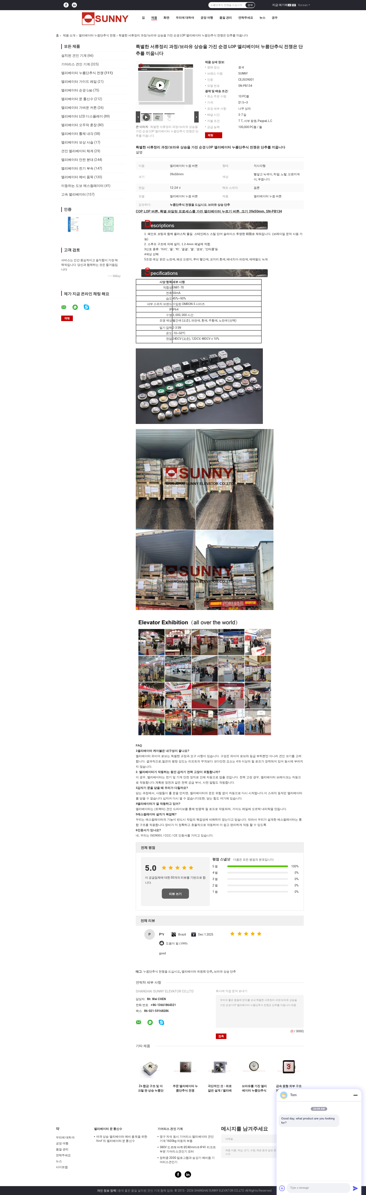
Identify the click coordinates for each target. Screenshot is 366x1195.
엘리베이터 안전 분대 (77, 160)
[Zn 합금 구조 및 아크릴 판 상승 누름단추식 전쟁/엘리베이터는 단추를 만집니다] (151, 1067)
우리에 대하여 (185, 17)
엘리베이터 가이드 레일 (79, 82)
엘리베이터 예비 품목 (77, 177)
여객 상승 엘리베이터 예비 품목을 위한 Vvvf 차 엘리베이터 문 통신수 (121, 1139)
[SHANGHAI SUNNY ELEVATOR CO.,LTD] (105, 18)
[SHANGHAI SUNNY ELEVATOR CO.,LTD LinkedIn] (74, 5)
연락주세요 (245, 17)
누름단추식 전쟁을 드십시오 (161, 971)
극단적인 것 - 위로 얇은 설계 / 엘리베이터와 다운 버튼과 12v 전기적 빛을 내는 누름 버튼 (219, 1088)
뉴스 (262, 17)
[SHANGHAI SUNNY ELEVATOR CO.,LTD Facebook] (66, 5)
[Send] (355, 1188)
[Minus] (355, 1095)
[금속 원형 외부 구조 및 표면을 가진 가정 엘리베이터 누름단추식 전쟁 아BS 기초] (289, 1067)
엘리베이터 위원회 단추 (197, 971)
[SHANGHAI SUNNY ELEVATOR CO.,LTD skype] (89, 307)
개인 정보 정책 (106, 1190)
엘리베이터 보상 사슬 (77, 142)
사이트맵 (62, 1167)
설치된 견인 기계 (74, 56)
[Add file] (282, 1188)
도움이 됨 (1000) (176, 943)
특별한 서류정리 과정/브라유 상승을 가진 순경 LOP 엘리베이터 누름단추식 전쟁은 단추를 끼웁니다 (167, 131)
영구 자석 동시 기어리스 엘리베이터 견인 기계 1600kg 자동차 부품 (187, 1139)
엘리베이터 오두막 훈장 (79, 125)
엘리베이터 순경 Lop (76, 90)
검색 (250, 5)
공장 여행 (207, 17)
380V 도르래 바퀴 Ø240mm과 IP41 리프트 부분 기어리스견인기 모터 (188, 1149)
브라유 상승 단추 (225, 971)
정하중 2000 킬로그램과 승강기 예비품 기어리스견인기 (187, 1160)
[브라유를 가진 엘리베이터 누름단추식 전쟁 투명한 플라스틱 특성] (254, 1067)
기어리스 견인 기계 (75, 64)
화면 (166, 17)
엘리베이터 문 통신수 (77, 99)
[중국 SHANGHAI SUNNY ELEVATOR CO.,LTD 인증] (73, 224)
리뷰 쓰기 (175, 894)
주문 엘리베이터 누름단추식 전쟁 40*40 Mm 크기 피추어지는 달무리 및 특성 (185, 1088)
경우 (275, 17)
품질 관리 (225, 17)
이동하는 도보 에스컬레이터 (82, 186)
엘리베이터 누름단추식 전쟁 (97, 35)
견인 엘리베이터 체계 (77, 151)
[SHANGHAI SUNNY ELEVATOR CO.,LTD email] (66, 307)
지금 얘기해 (280, 5)
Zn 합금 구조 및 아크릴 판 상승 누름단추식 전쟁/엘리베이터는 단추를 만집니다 (151, 1088)
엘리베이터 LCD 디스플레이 (82, 116)
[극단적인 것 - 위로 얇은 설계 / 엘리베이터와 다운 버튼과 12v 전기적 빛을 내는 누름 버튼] (220, 1067)
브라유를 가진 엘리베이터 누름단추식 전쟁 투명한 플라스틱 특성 (254, 1088)
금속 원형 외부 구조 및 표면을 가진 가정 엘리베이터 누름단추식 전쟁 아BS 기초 (289, 1088)
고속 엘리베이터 (73, 194)
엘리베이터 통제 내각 (77, 134)
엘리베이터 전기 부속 (77, 168)
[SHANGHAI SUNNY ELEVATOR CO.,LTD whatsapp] (77, 307)
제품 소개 (69, 35)
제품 (154, 17)
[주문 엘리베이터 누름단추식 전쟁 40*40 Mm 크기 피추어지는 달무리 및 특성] (185, 1067)
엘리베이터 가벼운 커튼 (79, 108)
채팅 (210, 135)
